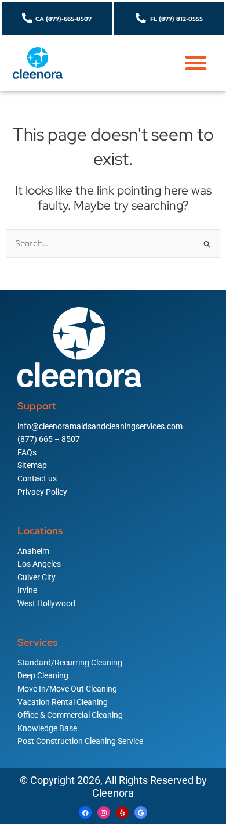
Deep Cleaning (42, 675)
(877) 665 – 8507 (48, 439)
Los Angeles (39, 563)
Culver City (36, 577)
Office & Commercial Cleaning (70, 714)
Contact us (37, 478)
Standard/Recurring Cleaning (69, 662)
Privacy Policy (42, 491)
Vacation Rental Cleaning (62, 702)
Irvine (27, 590)
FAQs (27, 452)
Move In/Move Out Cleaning (67, 688)
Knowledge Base (47, 728)
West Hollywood (46, 603)
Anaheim (33, 551)
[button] (195, 62)
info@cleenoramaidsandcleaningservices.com (100, 426)
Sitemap (32, 465)
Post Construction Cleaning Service (80, 741)
